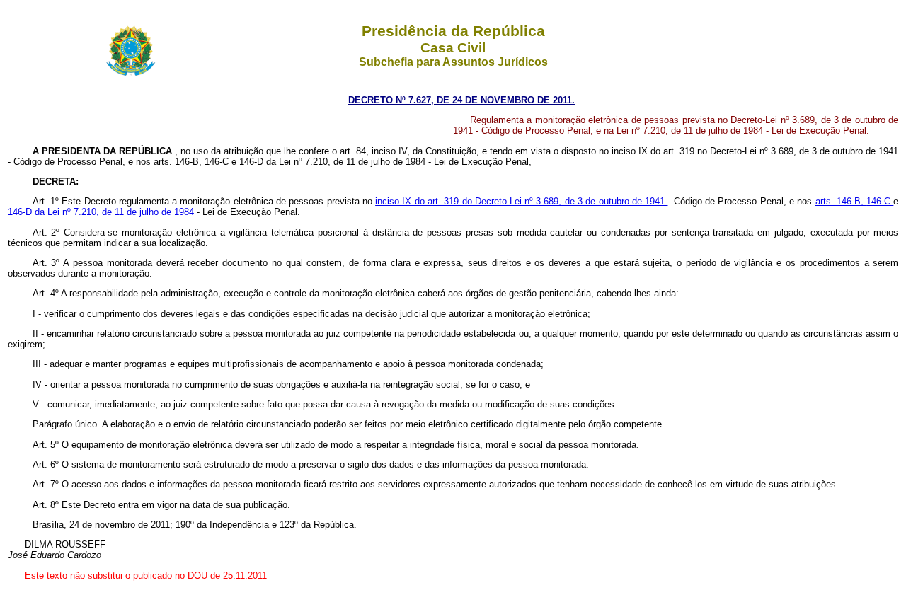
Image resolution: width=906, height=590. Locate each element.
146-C (879, 201)
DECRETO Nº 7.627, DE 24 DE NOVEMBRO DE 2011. (461, 100)
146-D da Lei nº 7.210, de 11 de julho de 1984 (102, 212)
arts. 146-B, (841, 201)
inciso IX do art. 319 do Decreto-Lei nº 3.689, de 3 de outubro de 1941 (521, 201)
